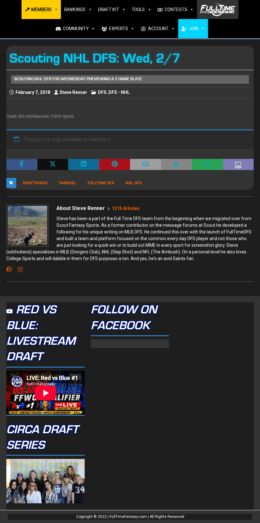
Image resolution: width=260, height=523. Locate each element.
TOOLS (138, 9)
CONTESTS (176, 9)
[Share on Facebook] (21, 164)
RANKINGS (74, 9)
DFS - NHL (119, 92)
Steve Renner (73, 92)
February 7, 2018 (33, 92)
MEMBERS (41, 9)
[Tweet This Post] (52, 164)
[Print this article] (176, 164)
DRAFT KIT (108, 9)
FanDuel (67, 183)
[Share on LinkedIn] (83, 164)
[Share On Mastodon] (238, 164)
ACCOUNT (158, 28)
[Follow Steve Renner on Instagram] (18, 269)
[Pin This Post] (114, 164)
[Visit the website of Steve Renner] (9, 269)
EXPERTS (118, 28)
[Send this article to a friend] (145, 164)
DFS (102, 92)
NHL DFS (134, 183)
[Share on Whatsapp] (207, 164)
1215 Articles (126, 208)
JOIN (193, 28)
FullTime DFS (101, 183)
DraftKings (35, 183)
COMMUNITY (76, 28)
